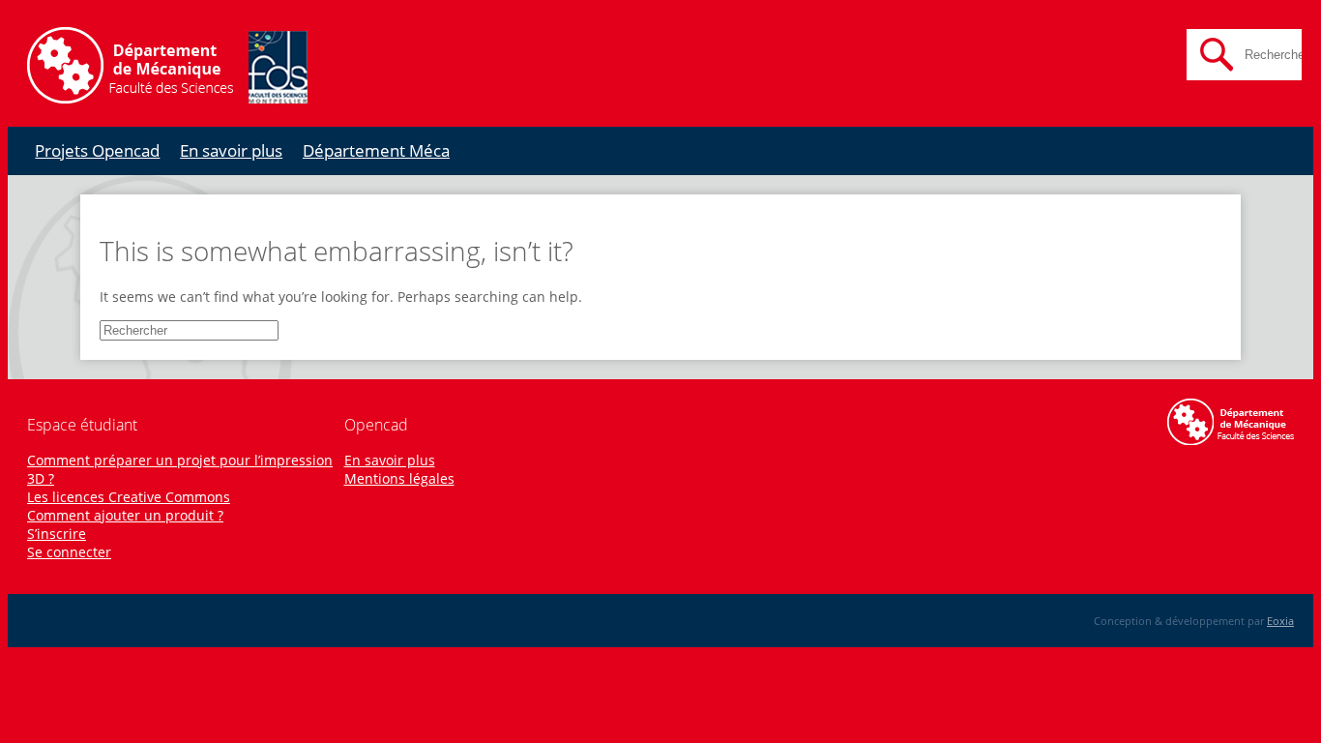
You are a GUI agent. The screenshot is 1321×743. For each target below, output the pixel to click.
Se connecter (69, 552)
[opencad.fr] (167, 98)
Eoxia (1280, 620)
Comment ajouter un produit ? (125, 515)
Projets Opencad (97, 150)
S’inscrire (56, 533)
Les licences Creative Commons (128, 497)
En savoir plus (231, 150)
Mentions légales (399, 478)
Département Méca (376, 150)
